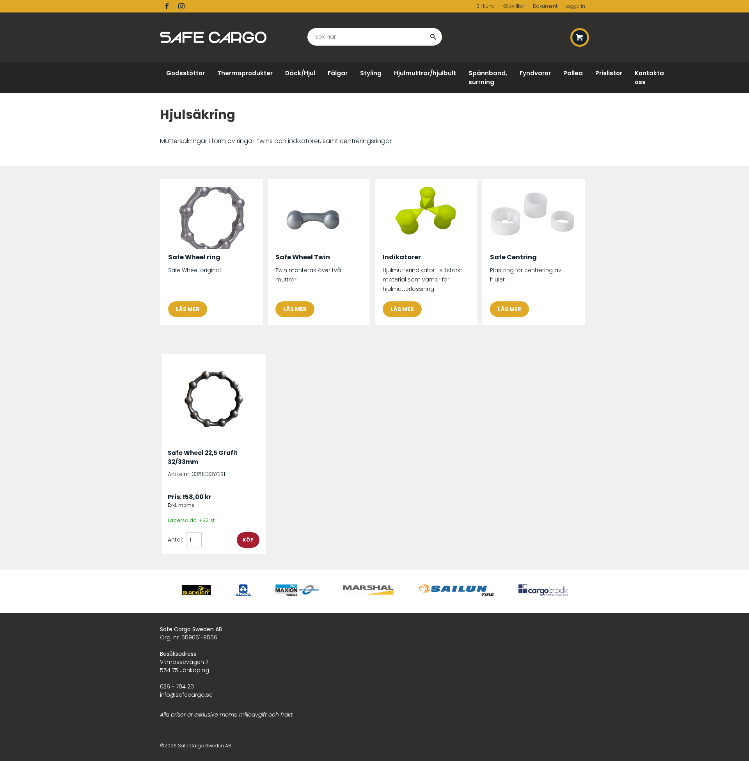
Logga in (575, 6)
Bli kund (485, 6)
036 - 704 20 (177, 686)
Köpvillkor (513, 6)
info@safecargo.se (186, 695)
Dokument (545, 6)
